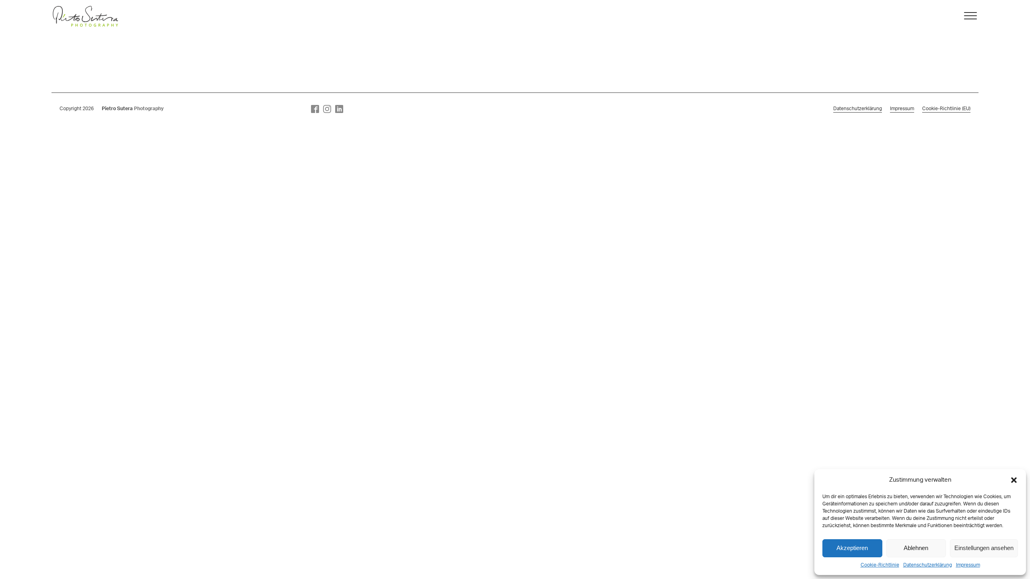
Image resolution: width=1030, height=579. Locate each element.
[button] (1014, 480)
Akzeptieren (852, 547)
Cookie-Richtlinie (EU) (946, 108)
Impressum (968, 565)
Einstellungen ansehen (984, 547)
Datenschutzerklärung (927, 565)
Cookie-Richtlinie (880, 565)
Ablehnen (916, 547)
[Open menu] (970, 16)
